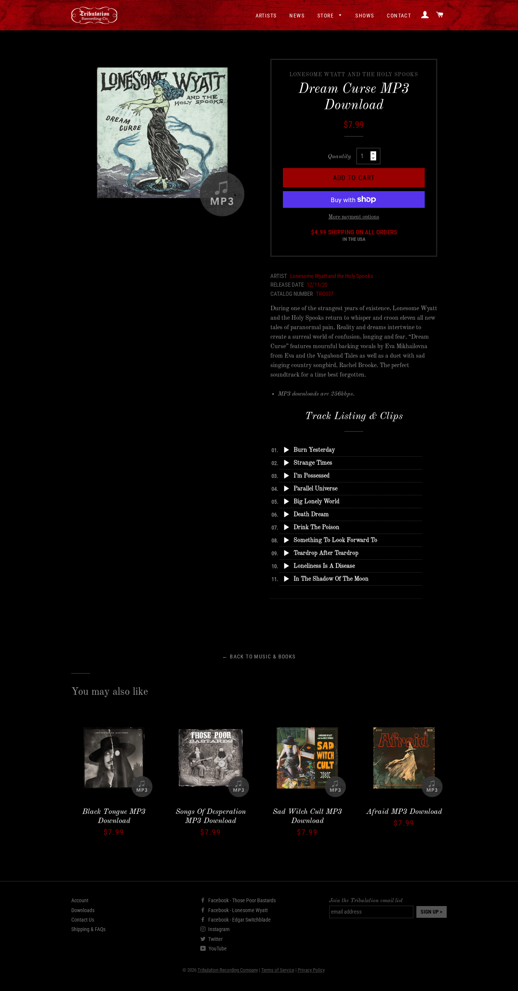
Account (79, 900)
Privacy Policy (311, 970)
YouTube (217, 948)
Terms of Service (277, 970)
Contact (399, 16)
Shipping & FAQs (88, 929)
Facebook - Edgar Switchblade (239, 920)
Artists (266, 16)
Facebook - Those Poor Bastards (241, 900)
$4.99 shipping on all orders (354, 235)
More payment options (353, 217)
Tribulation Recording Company (228, 970)
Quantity (339, 157)
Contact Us (82, 920)
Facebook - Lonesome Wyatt (237, 910)
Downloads (82, 910)
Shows (364, 16)
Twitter (215, 939)
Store (326, 16)
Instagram (218, 929)
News (297, 16)
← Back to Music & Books (258, 656)
